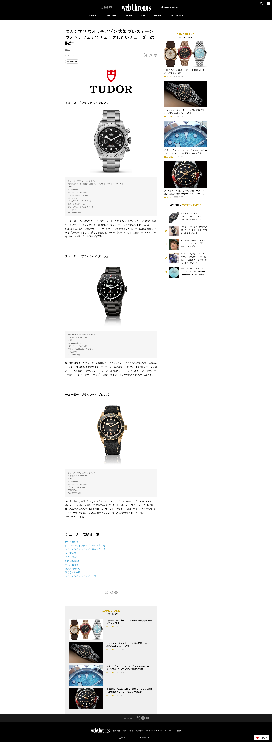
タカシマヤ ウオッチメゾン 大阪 (80, 576)
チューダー (72, 61)
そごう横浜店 (71, 557)
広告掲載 (168, 731)
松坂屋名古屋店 (72, 561)
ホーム (67, 50)
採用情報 (178, 731)
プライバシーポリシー (153, 731)
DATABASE (177, 15)
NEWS (128, 15)
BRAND (158, 15)
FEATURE (111, 15)
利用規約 (139, 731)
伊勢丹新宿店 (71, 542)
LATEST (93, 15)
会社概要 (116, 731)
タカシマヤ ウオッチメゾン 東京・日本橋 (85, 545)
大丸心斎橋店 (71, 565)
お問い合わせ (128, 731)
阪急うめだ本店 (72, 568)
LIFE (143, 15)
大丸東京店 (70, 553)
